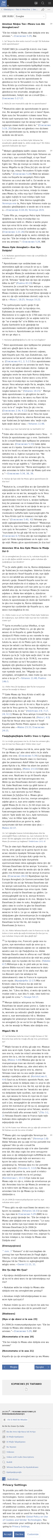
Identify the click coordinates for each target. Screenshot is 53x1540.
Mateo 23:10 (30, 769)
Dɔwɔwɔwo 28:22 (17, 876)
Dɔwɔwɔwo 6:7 (11, 536)
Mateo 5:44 (14, 1060)
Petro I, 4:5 (43, 717)
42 (30, 519)
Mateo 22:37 (9, 828)
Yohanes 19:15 (32, 391)
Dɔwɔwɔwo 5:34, (16, 473)
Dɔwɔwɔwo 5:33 (24, 444)
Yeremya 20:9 (36, 210)
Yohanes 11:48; (29, 678)
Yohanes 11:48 (36, 424)
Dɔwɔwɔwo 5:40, (20, 519)
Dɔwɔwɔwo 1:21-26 (13, 232)
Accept (7, 1534)
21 (33, 1264)
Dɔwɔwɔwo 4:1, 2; (15, 361)
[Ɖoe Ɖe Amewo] (42, 9)
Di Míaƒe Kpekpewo (13, 1437)
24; (4, 714)
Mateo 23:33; (25, 727)
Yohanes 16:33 (30, 1211)
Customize (33, 1534)
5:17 (28, 361)
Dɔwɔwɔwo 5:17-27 (12, 98)
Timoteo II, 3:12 (27, 1168)
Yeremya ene (9, 203)
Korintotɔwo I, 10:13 (14, 1178)
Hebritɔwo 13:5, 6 (37, 841)
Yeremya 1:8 (40, 1138)
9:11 (8, 714)
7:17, (46, 711)
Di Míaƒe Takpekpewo (13, 1442)
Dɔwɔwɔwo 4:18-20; (17, 210)
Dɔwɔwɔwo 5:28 (22, 174)
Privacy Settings (20, 1526)
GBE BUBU (8, 16)
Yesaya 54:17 (31, 997)
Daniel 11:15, (25, 1264)
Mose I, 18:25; (17, 299)
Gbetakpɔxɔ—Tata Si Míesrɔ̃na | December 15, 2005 (21, 9)
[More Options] (48, 9)
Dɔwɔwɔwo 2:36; (12, 410)
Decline (19, 1534)
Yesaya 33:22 (32, 299)
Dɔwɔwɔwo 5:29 (23, 36)
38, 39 (29, 473)
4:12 (23, 410)
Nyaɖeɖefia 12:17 (25, 980)
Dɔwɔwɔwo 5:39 (28, 755)
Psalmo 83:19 (24, 283)
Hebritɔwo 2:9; (35, 711)
